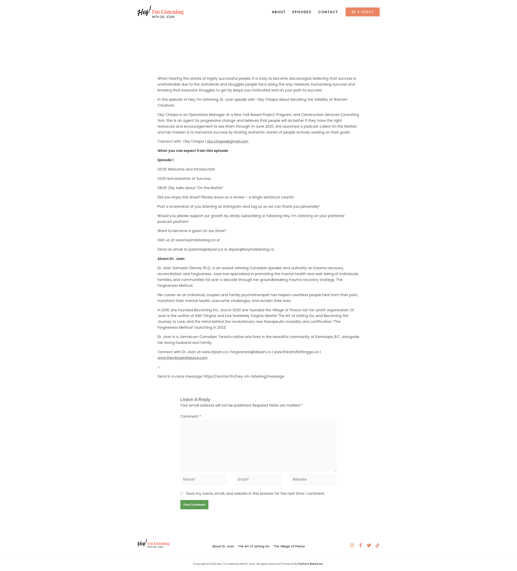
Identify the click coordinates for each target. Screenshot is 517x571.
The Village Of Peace (289, 546)
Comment (190, 416)
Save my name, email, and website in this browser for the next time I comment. (255, 493)
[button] (363, 11)
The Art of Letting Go (254, 546)
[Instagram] (352, 545)
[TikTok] (377, 545)
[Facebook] (360, 545)
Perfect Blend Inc (310, 564)
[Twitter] (369, 545)
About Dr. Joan (223, 546)
